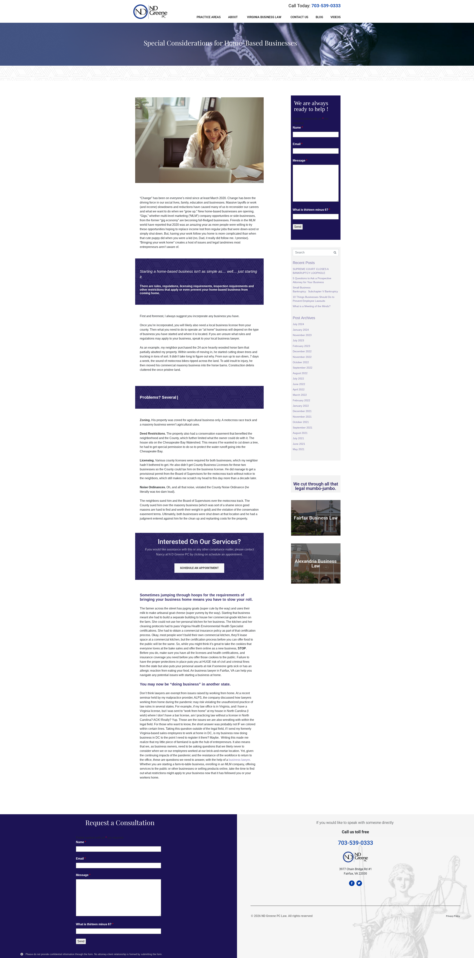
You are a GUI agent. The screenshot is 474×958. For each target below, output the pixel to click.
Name (298, 127)
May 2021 (298, 449)
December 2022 (302, 351)
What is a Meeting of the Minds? (312, 306)
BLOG (319, 17)
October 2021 (301, 422)
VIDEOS (336, 17)
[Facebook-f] (352, 883)
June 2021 (299, 443)
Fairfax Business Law (316, 518)
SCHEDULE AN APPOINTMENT (199, 568)
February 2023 (301, 345)
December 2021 (302, 411)
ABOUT (233, 17)
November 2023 (302, 335)
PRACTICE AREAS (209, 17)
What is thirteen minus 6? (311, 209)
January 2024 (301, 329)
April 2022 (299, 389)
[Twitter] (359, 883)
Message (300, 160)
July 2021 (298, 438)
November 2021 (302, 416)
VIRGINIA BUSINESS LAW (264, 17)
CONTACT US (299, 17)
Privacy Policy (453, 916)
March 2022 (300, 394)
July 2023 (298, 340)
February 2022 (301, 400)
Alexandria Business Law (316, 564)
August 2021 (300, 432)
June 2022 (299, 384)
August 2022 (300, 373)
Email (297, 144)
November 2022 (302, 356)
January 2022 (301, 405)
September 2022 (302, 367)
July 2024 (298, 324)
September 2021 (302, 427)
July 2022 (298, 378)
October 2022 (301, 362)
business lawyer (239, 759)
